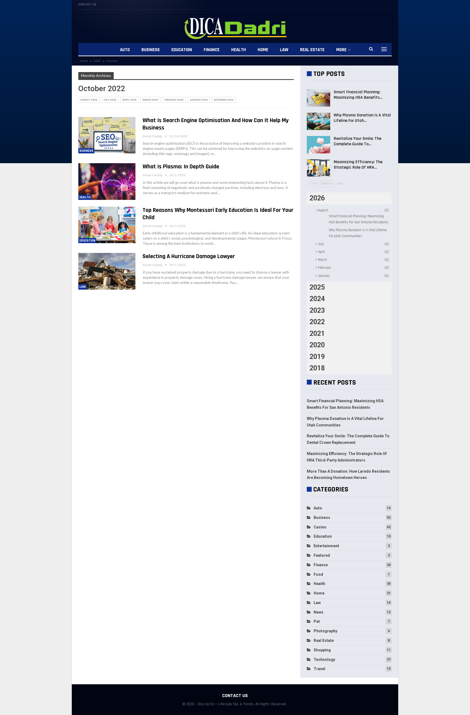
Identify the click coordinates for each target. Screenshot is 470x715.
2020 (317, 345)
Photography (325, 631)
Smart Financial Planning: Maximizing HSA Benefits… (358, 94)
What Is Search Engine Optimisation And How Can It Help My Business (216, 124)
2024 (317, 299)
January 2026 (199, 99)
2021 (317, 334)
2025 (317, 287)
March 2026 (150, 99)
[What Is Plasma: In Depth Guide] (106, 181)
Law (284, 50)
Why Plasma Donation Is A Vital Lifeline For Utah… (362, 117)
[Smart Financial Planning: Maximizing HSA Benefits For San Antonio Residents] (318, 98)
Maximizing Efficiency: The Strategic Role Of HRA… (358, 164)
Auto (125, 50)
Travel (319, 669)
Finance (211, 50)
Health (238, 50)
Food (318, 574)
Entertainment (326, 546)
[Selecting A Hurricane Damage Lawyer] (106, 271)
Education (181, 50)
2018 (317, 368)
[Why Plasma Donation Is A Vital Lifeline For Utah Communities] (318, 121)
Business (150, 50)
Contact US (87, 4)
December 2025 (224, 99)
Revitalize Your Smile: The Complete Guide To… (357, 141)
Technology (324, 659)
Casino (320, 527)
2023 (317, 310)
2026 (317, 198)
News (318, 612)
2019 (317, 357)
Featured (322, 555)
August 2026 (89, 99)
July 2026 (109, 99)
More (341, 50)
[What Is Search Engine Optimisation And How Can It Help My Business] (106, 135)
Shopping (322, 650)
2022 (317, 322)
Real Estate (312, 50)
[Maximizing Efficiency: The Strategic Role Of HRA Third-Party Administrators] (318, 168)
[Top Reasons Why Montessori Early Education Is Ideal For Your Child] (106, 225)
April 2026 (129, 99)
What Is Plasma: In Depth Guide (181, 167)
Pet (317, 621)
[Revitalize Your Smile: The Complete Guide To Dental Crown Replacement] (318, 144)
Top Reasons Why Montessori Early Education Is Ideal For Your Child (218, 213)
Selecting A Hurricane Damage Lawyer (189, 256)
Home (263, 50)
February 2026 (174, 99)
